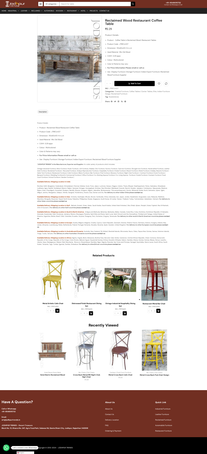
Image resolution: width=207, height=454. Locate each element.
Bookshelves (114, 97)
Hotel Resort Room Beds (52, 372)
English (21, 452)
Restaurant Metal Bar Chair (154, 304)
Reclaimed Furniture (119, 94)
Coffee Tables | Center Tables (140, 91)
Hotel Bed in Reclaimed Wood (52, 375)
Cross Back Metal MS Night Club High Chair (86, 376)
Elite (155, 91)
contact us (138, 192)
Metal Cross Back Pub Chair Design (154, 375)
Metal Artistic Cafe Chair (53, 303)
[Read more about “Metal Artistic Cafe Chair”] (57, 311)
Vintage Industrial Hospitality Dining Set (120, 304)
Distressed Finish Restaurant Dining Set (87, 304)
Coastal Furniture (122, 91)
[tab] (42, 112)
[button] (40, 4)
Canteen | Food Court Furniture (120, 372)
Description (43, 112)
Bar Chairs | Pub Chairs (86, 372)
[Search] (133, 4)
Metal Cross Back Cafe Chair (121, 375)
